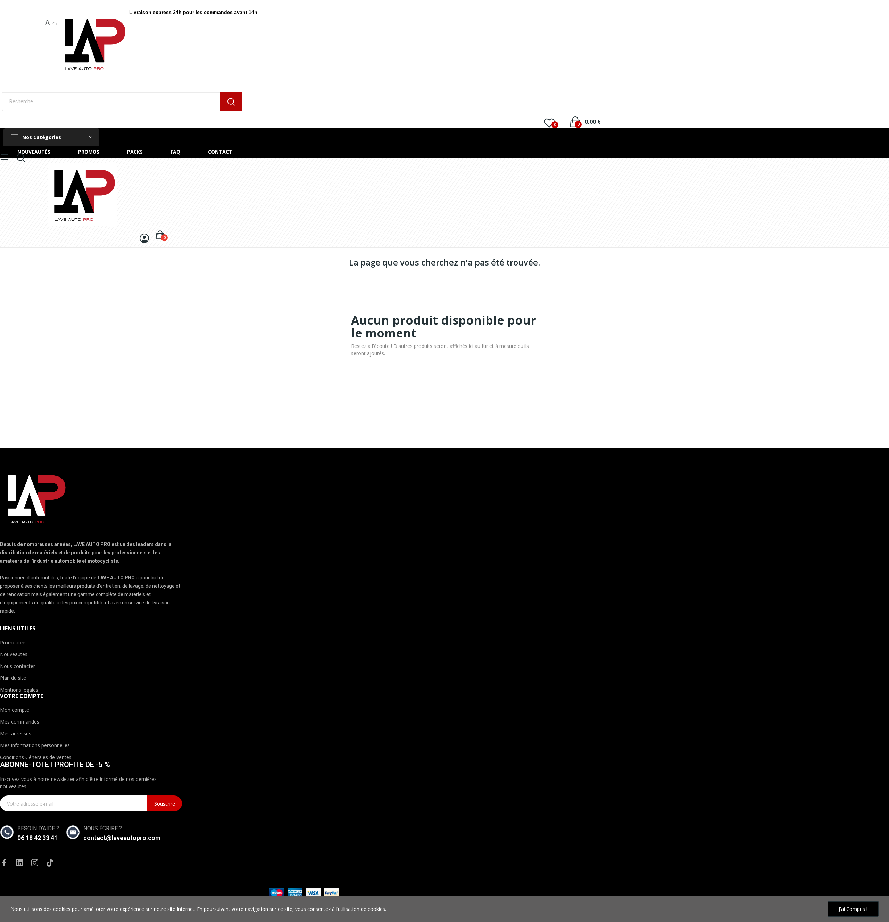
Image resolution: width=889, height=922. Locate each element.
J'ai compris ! (853, 909)
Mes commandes (19, 721)
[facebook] (4, 863)
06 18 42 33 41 (37, 837)
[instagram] (35, 863)
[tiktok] (50, 863)
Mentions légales (19, 689)
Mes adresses (15, 733)
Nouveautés (13, 654)
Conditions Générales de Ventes (36, 757)
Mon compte (14, 710)
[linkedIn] (19, 863)
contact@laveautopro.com (121, 837)
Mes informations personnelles (35, 745)
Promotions (13, 642)
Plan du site (13, 678)
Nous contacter (17, 666)
